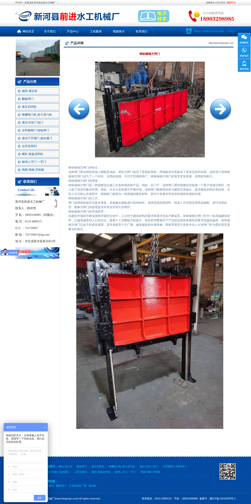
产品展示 (49, 466)
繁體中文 (231, 2)
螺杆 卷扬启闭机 (32, 154)
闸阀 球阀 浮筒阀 (33, 169)
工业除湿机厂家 (78, 485)
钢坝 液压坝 (29, 91)
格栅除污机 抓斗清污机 (37, 114)
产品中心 (73, 31)
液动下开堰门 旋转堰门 (37, 138)
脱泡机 (92, 485)
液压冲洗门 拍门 (32, 122)
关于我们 (50, 31)
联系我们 (142, 31)
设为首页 (220, 2)
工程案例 (96, 31)
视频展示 (119, 31)
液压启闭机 (29, 106)
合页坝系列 (29, 146)
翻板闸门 (28, 98)
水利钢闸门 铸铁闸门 (35, 130)
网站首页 (26, 31)
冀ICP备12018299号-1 (223, 498)
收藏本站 (210, 2)
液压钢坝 (49, 485)
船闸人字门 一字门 (34, 161)
